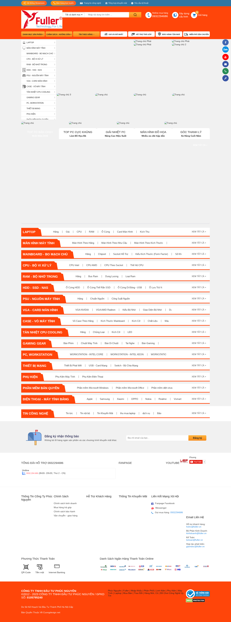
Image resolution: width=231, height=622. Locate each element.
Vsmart (177, 399)
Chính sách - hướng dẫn (58, 34)
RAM (91, 231)
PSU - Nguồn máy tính (38, 75)
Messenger (161, 508)
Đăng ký (197, 438)
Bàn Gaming (148, 343)
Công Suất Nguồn (121, 298)
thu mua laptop (127, 413)
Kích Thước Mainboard (113, 321)
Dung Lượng (111, 276)
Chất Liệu (152, 321)
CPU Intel (74, 265)
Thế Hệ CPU (136, 265)
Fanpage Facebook (165, 503)
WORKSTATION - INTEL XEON (127, 354)
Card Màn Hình (125, 231)
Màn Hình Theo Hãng (83, 243)
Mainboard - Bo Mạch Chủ (40, 53)
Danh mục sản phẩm (32, 34)
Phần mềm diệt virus (162, 387)
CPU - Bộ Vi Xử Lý (35, 59)
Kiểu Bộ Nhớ (129, 309)
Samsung (105, 399)
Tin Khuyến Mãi (105, 413)
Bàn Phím (68, 343)
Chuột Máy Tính (89, 343)
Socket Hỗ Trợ (120, 254)
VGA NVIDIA (82, 309)
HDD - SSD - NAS (34, 70)
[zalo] (226, 49)
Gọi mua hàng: (169, 512)
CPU (79, 231)
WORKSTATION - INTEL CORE (86, 354)
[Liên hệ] (226, 64)
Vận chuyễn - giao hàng (65, 515)
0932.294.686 (32, 473)
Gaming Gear (33, 97)
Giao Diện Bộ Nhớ (152, 309)
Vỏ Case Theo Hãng (83, 321)
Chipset (102, 254)
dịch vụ (146, 413)
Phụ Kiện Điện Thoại (92, 376)
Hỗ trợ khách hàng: (195, 525)
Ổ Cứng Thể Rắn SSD (98, 287)
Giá (67, 231)
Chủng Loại (98, 332)
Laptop (30, 42)
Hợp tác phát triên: (195, 545)
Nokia (148, 399)
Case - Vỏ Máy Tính (36, 86)
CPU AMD (91, 265)
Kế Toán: (194, 538)
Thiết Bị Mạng (33, 108)
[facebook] (226, 42)
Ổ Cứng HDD (73, 287)
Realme (163, 399)
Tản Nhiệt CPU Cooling (38, 92)
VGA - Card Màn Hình (37, 81)
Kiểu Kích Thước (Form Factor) (151, 254)
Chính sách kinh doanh (65, 503)
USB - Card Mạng (98, 365)
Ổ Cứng (106, 231)
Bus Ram (93, 276)
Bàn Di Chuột (111, 343)
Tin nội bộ (85, 413)
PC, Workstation (35, 103)
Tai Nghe (130, 343)
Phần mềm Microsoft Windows (93, 387)
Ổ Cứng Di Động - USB (130, 287)
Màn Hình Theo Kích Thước (148, 243)
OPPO (134, 399)
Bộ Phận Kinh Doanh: (197, 532)
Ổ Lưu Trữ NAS (157, 287)
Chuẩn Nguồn (97, 298)
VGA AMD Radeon (105, 309)
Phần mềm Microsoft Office (130, 387)
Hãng (56, 231)
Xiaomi (120, 399)
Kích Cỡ (136, 321)
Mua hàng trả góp (63, 507)
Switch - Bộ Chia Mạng (126, 365)
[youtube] (226, 57)
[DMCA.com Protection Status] (195, 601)
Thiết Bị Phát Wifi (73, 365)
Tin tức (69, 413)
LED (130, 332)
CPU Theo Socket (113, 265)
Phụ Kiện (31, 114)
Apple (90, 399)
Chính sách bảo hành (64, 511)
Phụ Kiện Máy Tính (65, 376)
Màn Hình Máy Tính (36, 48)
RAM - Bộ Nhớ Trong (37, 64)
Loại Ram (130, 276)
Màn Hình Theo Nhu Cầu (114, 243)
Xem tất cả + (200, 145)
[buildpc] (226, 78)
